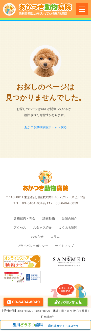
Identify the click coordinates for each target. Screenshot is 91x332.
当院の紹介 (69, 218)
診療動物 (48, 218)
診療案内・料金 (24, 218)
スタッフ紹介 (42, 227)
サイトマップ (64, 246)
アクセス (20, 227)
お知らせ (37, 236)
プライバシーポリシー (32, 246)
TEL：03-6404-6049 (28, 203)
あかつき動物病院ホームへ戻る (45, 127)
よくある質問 (68, 227)
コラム (55, 236)
